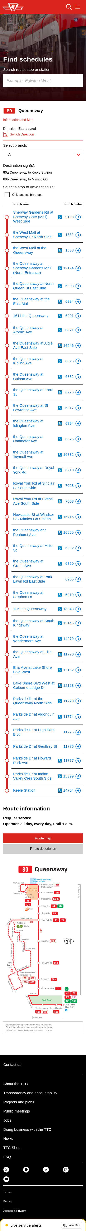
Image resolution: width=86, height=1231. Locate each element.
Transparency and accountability (30, 1093)
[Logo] (13, 7)
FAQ (7, 1157)
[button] (71, 1225)
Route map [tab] (43, 838)
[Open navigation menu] (78, 7)
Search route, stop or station (26, 70)
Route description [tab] (43, 848)
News (8, 1139)
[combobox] (43, 80)
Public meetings (16, 1111)
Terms (7, 1192)
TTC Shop (11, 1148)
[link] (6, 1170)
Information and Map (18, 120)
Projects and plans (18, 1102)
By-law (7, 1201)
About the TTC (15, 1084)
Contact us (12, 1065)
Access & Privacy (14, 1210)
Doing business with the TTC (27, 1129)
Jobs (7, 1120)
